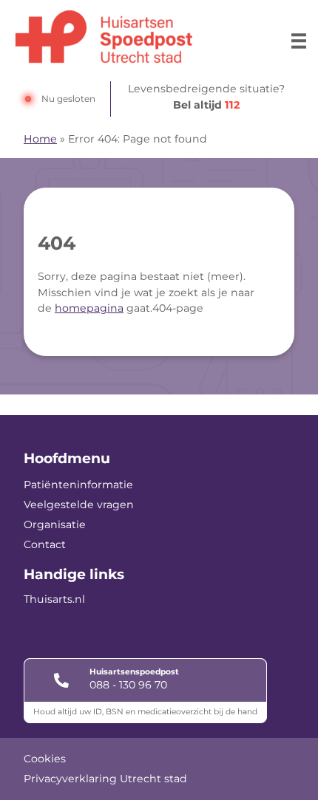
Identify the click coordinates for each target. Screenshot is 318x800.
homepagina (89, 308)
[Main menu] (298, 40)
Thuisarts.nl (54, 599)
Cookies (45, 758)
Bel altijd (206, 105)
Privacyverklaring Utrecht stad (105, 778)
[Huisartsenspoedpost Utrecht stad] (103, 37)
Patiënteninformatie (78, 484)
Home (40, 139)
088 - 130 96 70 (128, 684)
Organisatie (55, 524)
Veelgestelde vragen (79, 504)
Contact (45, 544)
